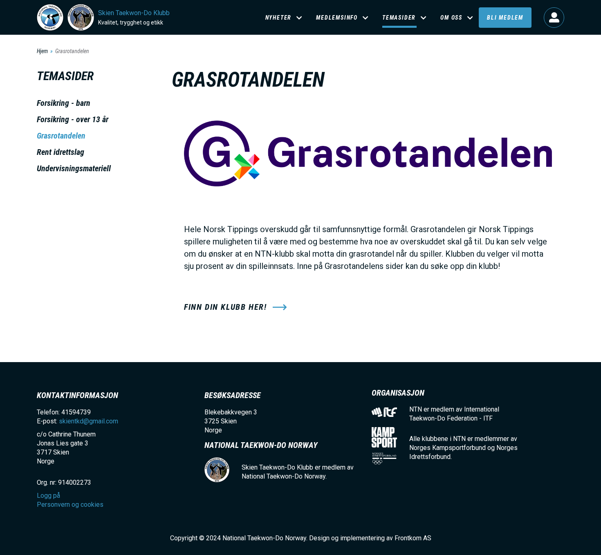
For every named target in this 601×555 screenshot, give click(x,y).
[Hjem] (50, 17)
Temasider (399, 17)
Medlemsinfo (337, 17)
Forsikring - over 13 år (72, 119)
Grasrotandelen (61, 136)
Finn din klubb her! (225, 307)
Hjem (42, 51)
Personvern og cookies (70, 504)
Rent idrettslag (60, 152)
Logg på (554, 17)
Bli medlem (505, 17)
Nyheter (278, 17)
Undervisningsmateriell (74, 168)
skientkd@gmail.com (88, 421)
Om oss (451, 17)
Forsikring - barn (63, 103)
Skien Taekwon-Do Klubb (134, 13)
